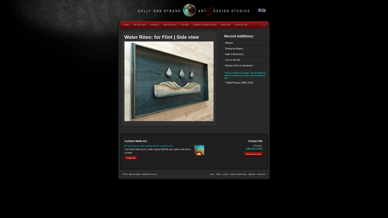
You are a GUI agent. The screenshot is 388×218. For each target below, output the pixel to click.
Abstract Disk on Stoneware (239, 65)
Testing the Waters (234, 48)
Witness (229, 42)
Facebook (260, 10)
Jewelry (154, 25)
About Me (226, 25)
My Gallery (140, 25)
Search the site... (264, 25)
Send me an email (253, 154)
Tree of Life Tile (232, 60)
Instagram (264, 10)
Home (126, 25)
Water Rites (170, 25)
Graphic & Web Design (204, 25)
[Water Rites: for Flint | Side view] (169, 81)
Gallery (218, 174)
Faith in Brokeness (234, 54)
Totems (185, 25)
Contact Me (241, 25)
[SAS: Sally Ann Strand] (194, 10)
